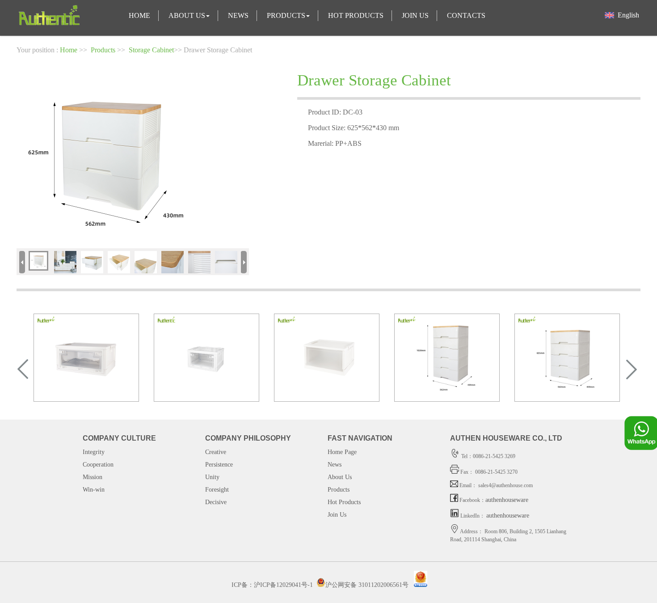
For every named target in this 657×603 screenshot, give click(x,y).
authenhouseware (506, 500)
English (626, 15)
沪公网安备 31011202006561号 (367, 585)
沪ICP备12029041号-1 (283, 585)
